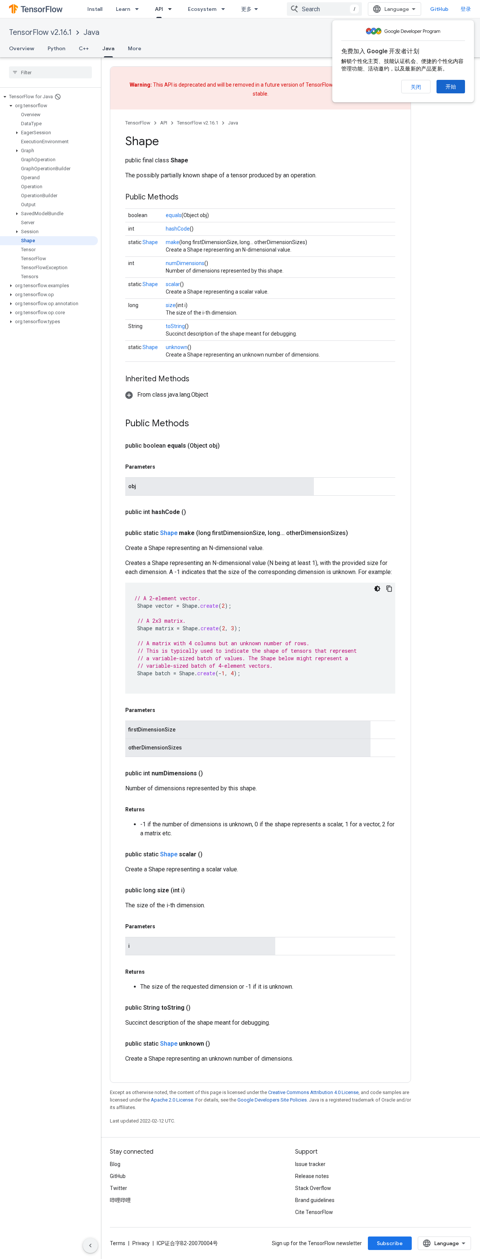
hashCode (178, 229)
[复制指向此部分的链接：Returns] (152, 809)
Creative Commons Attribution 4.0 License (313, 1092)
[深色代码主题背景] (377, 589)
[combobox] (324, 9)
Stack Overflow (313, 1188)
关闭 (416, 87)
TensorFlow (137, 123)
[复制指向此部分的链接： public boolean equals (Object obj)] (228, 445)
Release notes (312, 1176)
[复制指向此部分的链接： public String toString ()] (199, 1007)
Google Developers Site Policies (272, 1100)
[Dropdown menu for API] (172, 9)
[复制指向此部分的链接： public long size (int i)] (193, 890)
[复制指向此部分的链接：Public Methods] (186, 197)
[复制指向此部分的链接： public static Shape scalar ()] (211, 854)
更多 (246, 9)
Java (91, 32)
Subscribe (390, 1243)
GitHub (439, 9)
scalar (173, 284)
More (134, 48)
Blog (115, 1164)
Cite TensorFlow (314, 1212)
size (171, 305)
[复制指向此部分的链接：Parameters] (162, 466)
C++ (84, 48)
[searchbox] (50, 72)
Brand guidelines (314, 1200)
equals (174, 215)
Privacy (141, 1243)
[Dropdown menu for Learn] (139, 9)
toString (175, 326)
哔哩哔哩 (120, 1200)
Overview (21, 48)
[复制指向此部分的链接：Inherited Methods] (196, 379)
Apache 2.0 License (172, 1100)
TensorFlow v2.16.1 (40, 32)
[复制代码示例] (389, 589)
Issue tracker (310, 1164)
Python (56, 48)
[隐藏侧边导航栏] (90, 1245)
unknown (177, 347)
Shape (150, 242)
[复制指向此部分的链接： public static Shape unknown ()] (219, 1043)
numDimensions (185, 263)
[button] (49, 96)
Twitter (118, 1188)
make (172, 242)
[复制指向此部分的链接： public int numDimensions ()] (211, 773)
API (159, 9)
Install (94, 9)
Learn (123, 9)
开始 (451, 86)
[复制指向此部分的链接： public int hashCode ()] (195, 512)
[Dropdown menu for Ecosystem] (225, 9)
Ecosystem (202, 9)
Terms (117, 1243)
